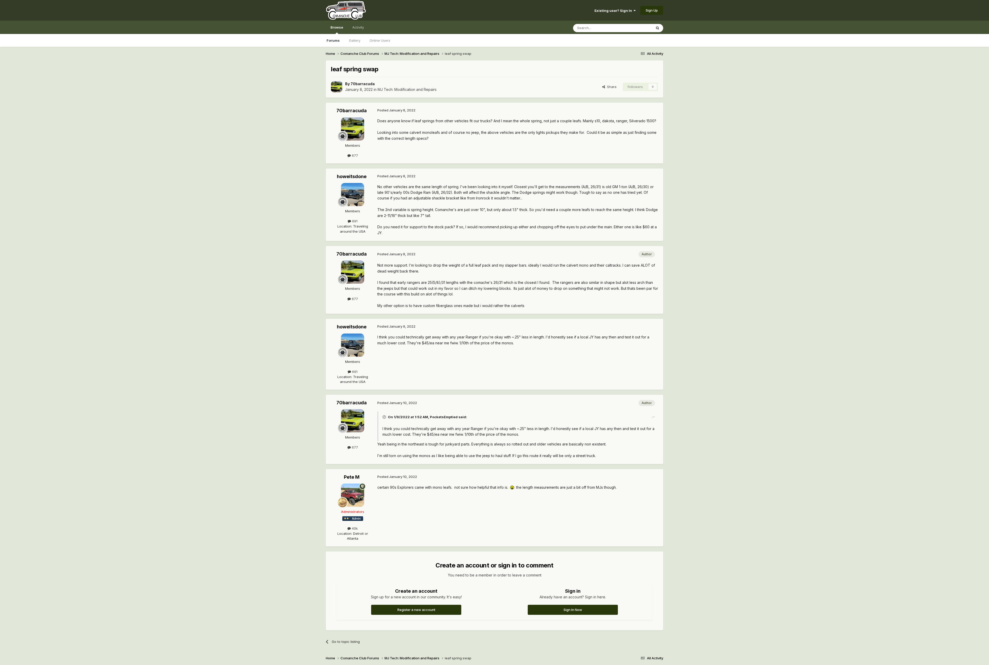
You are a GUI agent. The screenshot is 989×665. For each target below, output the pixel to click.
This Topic (637, 28)
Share (611, 87)
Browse (336, 27)
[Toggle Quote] (384, 417)
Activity (358, 27)
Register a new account (416, 610)
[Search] (657, 28)
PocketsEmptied (444, 417)
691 (354, 221)
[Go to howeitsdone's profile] (352, 194)
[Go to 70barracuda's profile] (336, 86)
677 (354, 155)
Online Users (380, 40)
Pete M (352, 477)
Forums (333, 40)
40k (354, 528)
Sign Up (652, 10)
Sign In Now (573, 610)
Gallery (354, 40)
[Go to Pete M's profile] (352, 495)
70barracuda (363, 84)
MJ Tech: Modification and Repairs (407, 89)
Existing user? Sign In (614, 10)
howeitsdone (351, 176)
